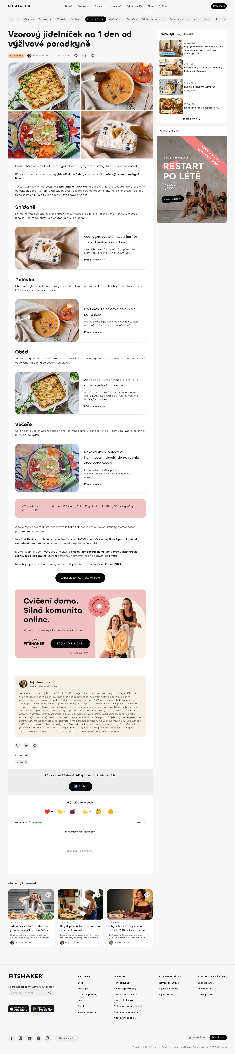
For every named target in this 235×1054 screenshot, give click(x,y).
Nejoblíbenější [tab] (185, 34)
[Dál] (224, 19)
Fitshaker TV (134, 6)
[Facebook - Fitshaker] (11, 1038)
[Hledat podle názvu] (11, 19)
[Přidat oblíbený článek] (76, 55)
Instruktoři (115, 6)
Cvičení (99, 6)
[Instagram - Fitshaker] (20, 1038)
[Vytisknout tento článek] (84, 55)
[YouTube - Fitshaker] (29, 1038)
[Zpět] (18, 19)
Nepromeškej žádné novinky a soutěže (31, 986)
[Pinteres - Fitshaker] (47, 1038)
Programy (83, 6)
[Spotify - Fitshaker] (38, 1038)
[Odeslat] (49, 993)
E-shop (163, 6)
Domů (68, 6)
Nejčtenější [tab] (167, 34)
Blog (150, 6)
